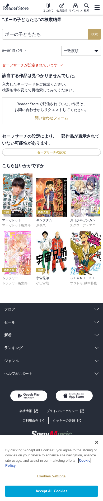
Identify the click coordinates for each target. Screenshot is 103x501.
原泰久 (41, 225)
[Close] (96, 442)
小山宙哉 (42, 283)
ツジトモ (76, 283)
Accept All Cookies (51, 491)
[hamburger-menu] (97, 7)
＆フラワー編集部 (14, 283)
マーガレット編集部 (16, 225)
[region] (51, 468)
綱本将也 (90, 283)
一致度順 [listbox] (71, 51)
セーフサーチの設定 (51, 152)
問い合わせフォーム (51, 118)
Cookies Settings (51, 476)
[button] (67, 420)
